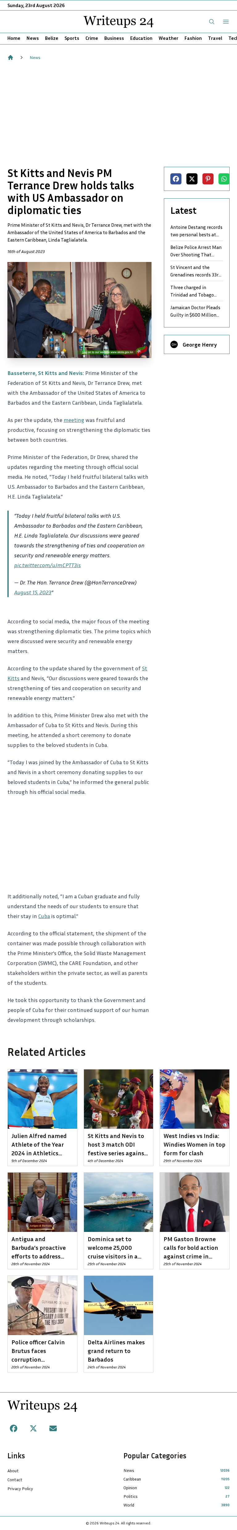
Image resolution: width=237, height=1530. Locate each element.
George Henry (200, 344)
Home (13, 38)
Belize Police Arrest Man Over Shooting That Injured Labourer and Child (196, 251)
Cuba (44, 916)
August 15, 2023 (32, 592)
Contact (15, 1479)
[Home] (10, 57)
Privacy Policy (20, 1488)
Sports (71, 38)
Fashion (193, 38)
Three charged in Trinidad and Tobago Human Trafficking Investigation (192, 291)
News (33, 38)
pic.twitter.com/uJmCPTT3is (47, 565)
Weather (168, 38)
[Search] (212, 22)
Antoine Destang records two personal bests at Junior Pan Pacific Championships (196, 231)
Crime (91, 38)
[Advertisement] (118, 113)
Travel (215, 38)
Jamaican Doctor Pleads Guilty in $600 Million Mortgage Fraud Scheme (196, 311)
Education (141, 38)
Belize (51, 38)
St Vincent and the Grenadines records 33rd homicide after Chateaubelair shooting (195, 271)
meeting (74, 419)
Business (114, 38)
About (13, 1470)
